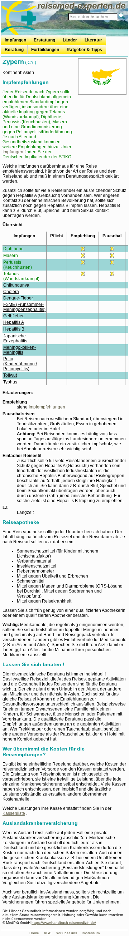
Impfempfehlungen (47, 407)
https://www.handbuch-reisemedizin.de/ (64, 923)
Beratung (14, 49)
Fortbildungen (45, 49)
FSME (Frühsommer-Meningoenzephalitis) (24, 307)
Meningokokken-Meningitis (19, 350)
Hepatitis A (13, 322)
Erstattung (44, 40)
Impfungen (15, 40)
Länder (70, 40)
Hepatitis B (13, 329)
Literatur (93, 40)
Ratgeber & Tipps (84, 49)
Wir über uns (66, 933)
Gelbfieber (13, 315)
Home (34, 933)
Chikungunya (16, 285)
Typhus (10, 382)
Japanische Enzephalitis (15, 338)
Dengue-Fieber (18, 298)
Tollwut (10, 375)
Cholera (11, 291)
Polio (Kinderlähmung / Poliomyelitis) (20, 363)
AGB (48, 933)
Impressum (91, 933)
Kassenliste (14, 813)
